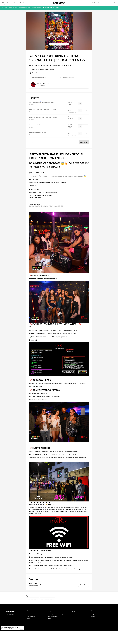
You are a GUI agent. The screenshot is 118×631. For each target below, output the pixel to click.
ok (21, 628)
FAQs (28, 618)
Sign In (93, 3)
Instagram (93, 614)
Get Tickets (83, 142)
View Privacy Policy (13, 628)
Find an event (30, 614)
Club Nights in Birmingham (47, 599)
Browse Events (11, 3)
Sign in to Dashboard (53, 616)
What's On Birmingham (32, 599)
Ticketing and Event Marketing (55, 614)
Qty (80, 103)
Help (49, 618)
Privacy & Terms (73, 614)
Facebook (93, 616)
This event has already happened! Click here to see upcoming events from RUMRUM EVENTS (30, 8)
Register (100, 3)
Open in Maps (83, 584)
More (31, 104)
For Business (110, 3)
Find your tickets (31, 616)
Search (22, 3)
